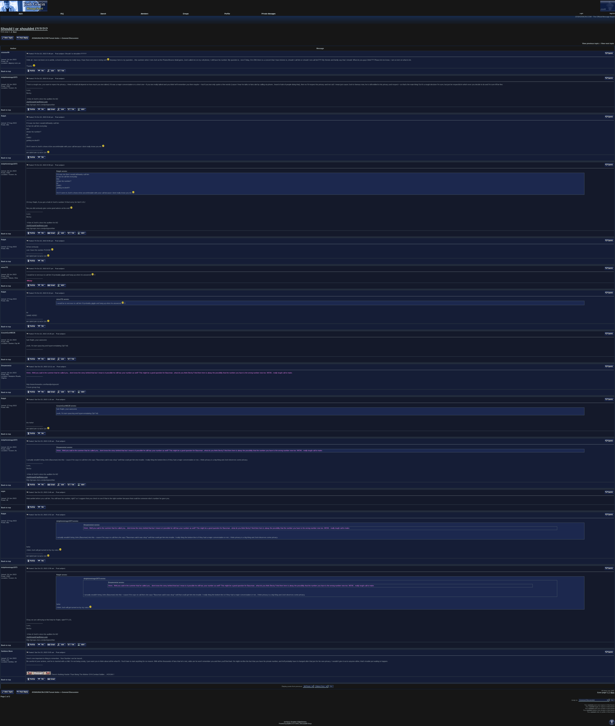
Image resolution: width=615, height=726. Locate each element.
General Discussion (70, 38)
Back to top (6, 71)
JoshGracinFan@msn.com (37, 102)
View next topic (607, 43)
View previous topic (590, 43)
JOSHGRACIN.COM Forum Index (45, 38)
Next (14, 32)
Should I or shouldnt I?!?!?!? (24, 29)
